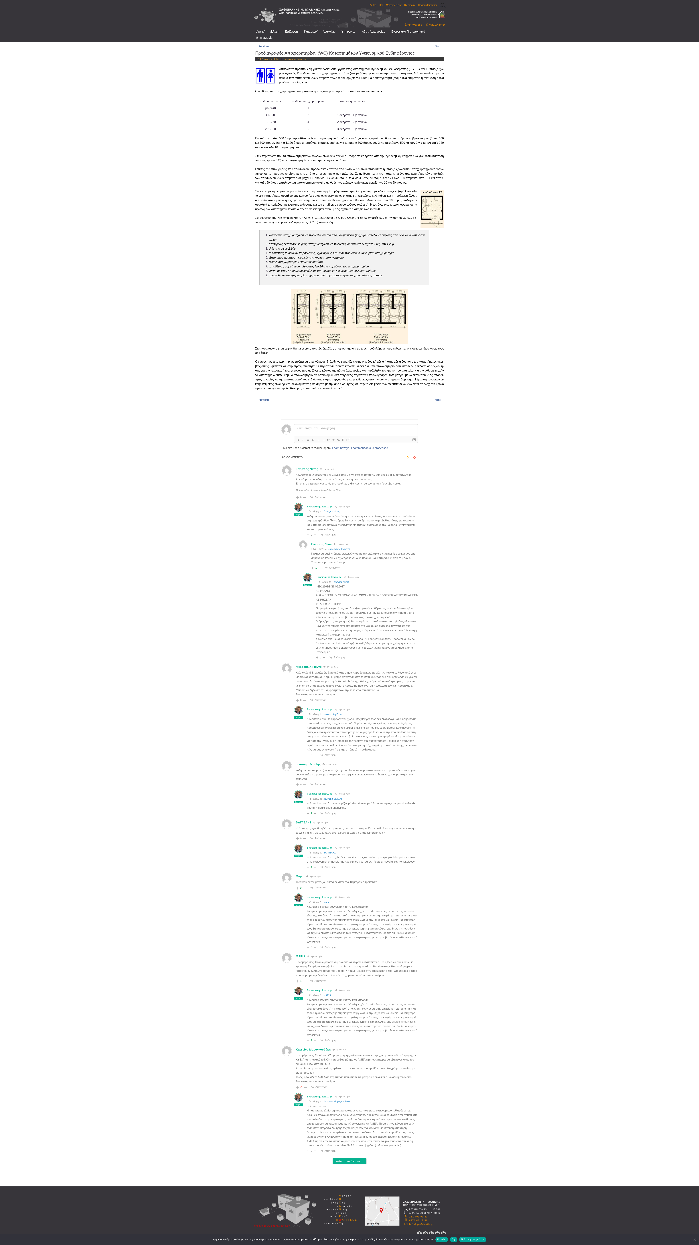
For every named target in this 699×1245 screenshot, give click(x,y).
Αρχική (260, 31)
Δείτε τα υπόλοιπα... (349, 1161)
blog (381, 5)
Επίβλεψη (291, 31)
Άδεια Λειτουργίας (373, 31)
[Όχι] (694, 1239)
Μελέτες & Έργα (394, 5)
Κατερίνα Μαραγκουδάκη (336, 1101)
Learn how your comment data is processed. (360, 448)
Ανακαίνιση (330, 31)
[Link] (338, 440)
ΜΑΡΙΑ (327, 995)
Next (439, 46)
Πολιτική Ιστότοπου (427, 5)
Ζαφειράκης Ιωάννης (320, 506)
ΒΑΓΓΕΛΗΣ (329, 852)
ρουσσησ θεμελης (332, 798)
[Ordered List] (318, 440)
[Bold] (297, 440)
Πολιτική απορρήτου (473, 1239)
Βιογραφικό (410, 5)
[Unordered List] (323, 440)
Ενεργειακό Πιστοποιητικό (408, 31)
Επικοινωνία (264, 37)
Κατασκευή (311, 31)
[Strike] (313, 440)
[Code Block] (333, 440)
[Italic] (302, 440)
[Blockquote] (328, 440)
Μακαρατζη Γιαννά (333, 714)
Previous (262, 46)
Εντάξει (441, 1239)
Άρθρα (373, 5)
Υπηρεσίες (348, 31)
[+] (348, 439)
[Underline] (308, 440)
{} (343, 439)
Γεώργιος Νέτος (331, 511)
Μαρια (326, 902)
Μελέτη (274, 31)
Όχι (454, 1239)
